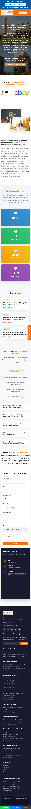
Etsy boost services (8, 697)
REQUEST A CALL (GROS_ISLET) (15, 4)
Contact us (6, 774)
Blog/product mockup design (10, 784)
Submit (15, 543)
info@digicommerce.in (14, 567)
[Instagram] (11, 629)
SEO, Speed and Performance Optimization (15, 383)
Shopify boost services (9, 736)
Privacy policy (6, 767)
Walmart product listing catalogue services (14, 722)
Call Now (15, 807)
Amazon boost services (9, 652)
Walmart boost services (9, 724)
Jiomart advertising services (10, 681)
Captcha (5, 525)
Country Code (7, 495)
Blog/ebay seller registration (10, 712)
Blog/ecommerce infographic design (12, 782)
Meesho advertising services (10, 666)
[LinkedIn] (15, 629)
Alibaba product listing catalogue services (14, 753)
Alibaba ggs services (8, 757)
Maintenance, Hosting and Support (15, 377)
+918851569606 (12, 562)
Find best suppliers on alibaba (11, 755)
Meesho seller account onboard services (14, 668)
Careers (5, 769)
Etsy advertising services (9, 695)
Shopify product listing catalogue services (14, 732)
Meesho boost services (9, 670)
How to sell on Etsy (8, 699)
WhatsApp (5, 807)
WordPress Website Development (16, 397)
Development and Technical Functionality (16, 371)
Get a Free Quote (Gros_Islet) (16, 64)
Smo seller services (8, 740)
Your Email (6, 486)
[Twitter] (8, 629)
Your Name (6, 478)
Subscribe (24, 643)
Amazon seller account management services (15, 654)
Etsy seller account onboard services (13, 693)
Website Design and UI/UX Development (15, 390)
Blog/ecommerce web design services (13, 738)
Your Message (7, 512)
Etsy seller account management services (14, 691)
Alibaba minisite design (9, 750)
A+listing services (7, 790)
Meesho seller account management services (15, 664)
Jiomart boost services (9, 683)
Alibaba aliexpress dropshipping (11, 748)
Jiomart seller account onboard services (13, 678)
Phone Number (7, 504)
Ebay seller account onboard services (13, 707)
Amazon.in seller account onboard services (14, 656)
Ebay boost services (8, 709)
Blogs (4, 771)
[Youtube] (19, 629)
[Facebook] (4, 629)
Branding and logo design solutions (12, 788)
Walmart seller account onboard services (14, 719)
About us (5, 765)
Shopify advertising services (10, 734)
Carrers (25, 807)
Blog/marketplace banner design (11, 786)
